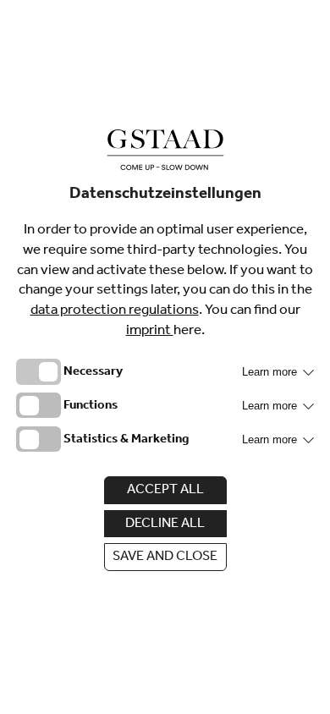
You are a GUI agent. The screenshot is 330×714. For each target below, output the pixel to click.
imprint (149, 332)
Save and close (165, 557)
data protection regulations (114, 312)
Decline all (165, 524)
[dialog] (165, 357)
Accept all (165, 490)
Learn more (271, 371)
